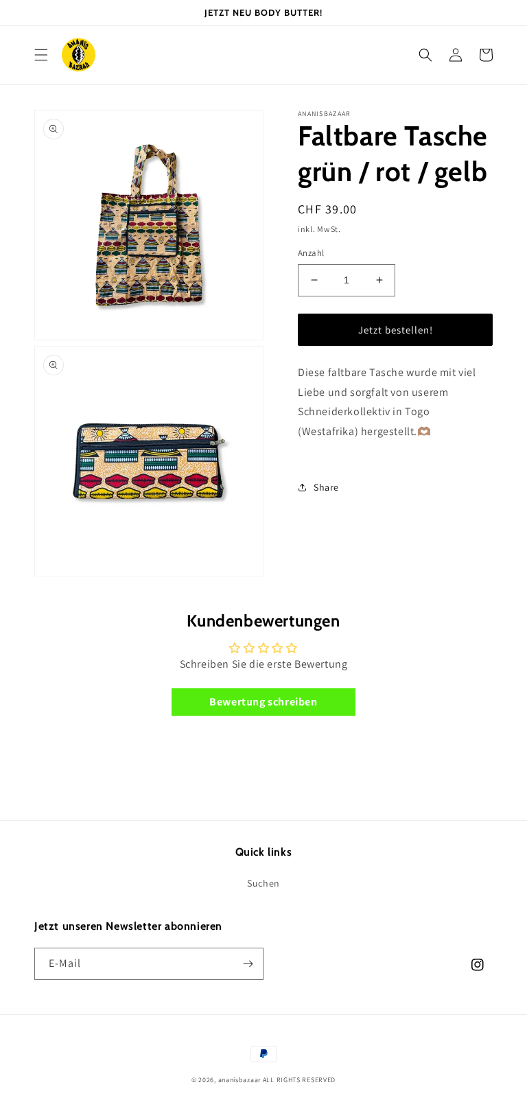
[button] (41, 55)
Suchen (263, 883)
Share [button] (326, 487)
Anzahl (311, 253)
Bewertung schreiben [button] (263, 701)
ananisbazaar (239, 1079)
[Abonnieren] (248, 964)
